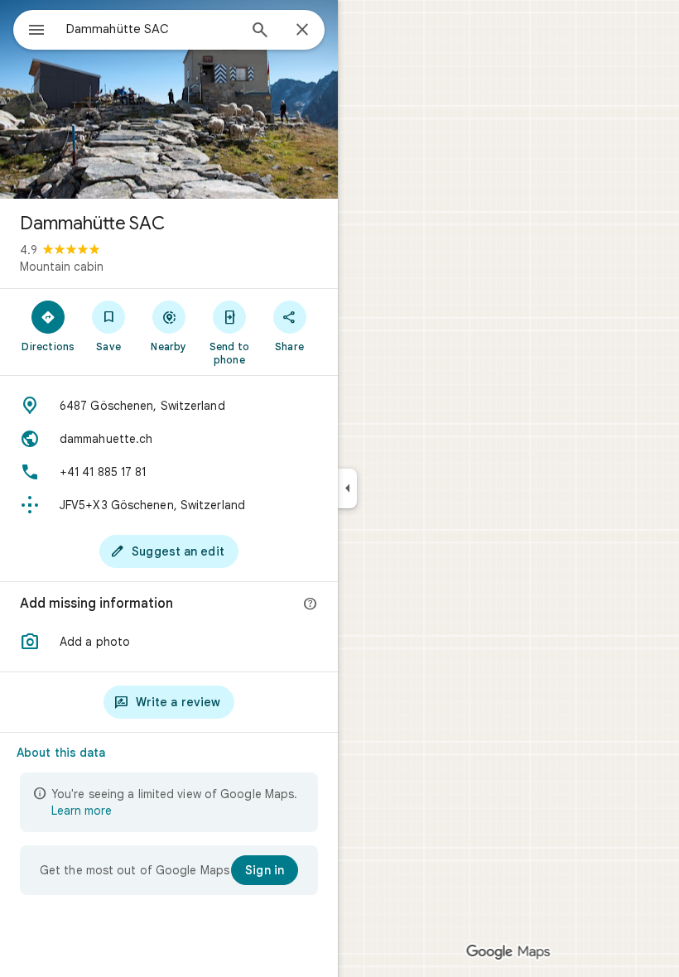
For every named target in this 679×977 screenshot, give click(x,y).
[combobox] (151, 29)
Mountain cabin (62, 266)
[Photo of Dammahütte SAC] (169, 99)
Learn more (81, 810)
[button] (169, 641)
